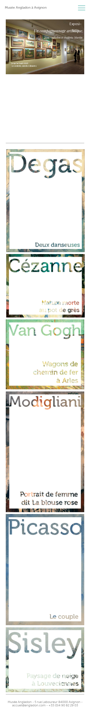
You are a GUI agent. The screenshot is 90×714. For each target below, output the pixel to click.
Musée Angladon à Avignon (26, 7)
